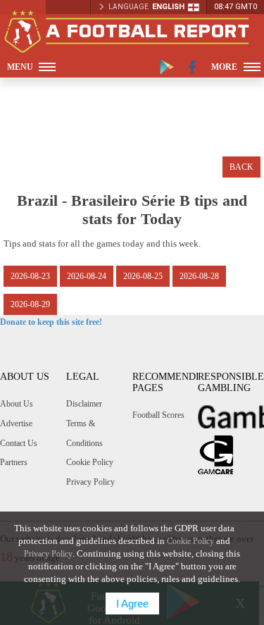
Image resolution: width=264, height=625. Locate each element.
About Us (16, 404)
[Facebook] (192, 67)
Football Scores (158, 415)
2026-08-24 (86, 276)
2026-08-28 (199, 276)
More (224, 67)
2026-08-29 (30, 304)
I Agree (132, 603)
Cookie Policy (89, 462)
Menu (20, 67)
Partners (13, 462)
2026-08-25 (143, 276)
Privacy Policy (90, 482)
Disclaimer (84, 404)
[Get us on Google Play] (167, 67)
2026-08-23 (30, 276)
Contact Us (18, 443)
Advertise (16, 423)
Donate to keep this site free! (51, 322)
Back (241, 167)
